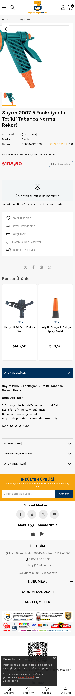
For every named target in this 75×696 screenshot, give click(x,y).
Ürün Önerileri (15, 463)
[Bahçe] (10, 19)
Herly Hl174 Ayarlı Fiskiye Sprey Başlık (55, 329)
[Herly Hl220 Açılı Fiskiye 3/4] (19, 301)
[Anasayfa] (7, 19)
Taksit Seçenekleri (61, 164)
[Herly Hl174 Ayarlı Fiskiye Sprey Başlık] (55, 301)
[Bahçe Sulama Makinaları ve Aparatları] (13, 19)
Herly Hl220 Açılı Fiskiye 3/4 (19, 329)
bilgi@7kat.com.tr (39, 565)
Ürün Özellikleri (16, 372)
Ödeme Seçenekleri (18, 453)
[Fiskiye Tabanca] (16, 19)
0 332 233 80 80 (40, 559)
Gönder (64, 493)
